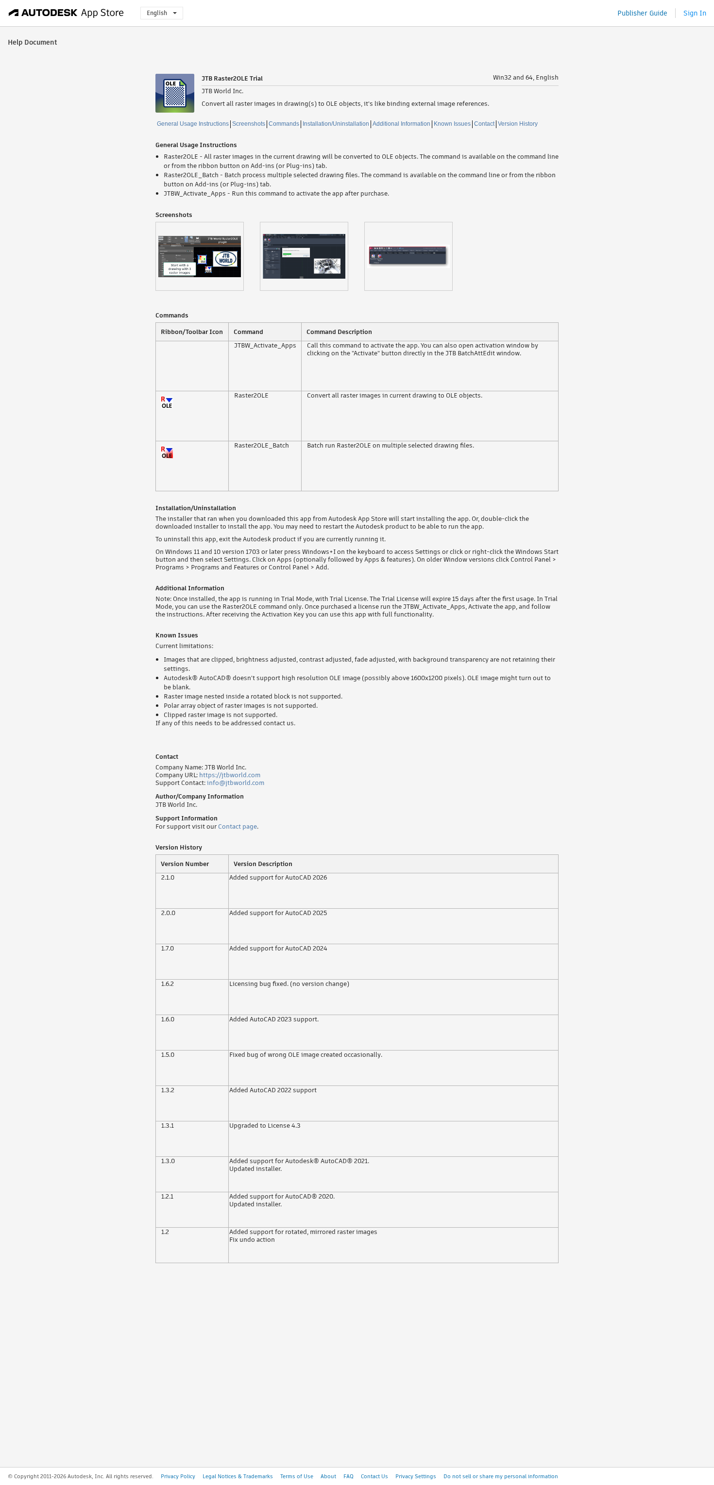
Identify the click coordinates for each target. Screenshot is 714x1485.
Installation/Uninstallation (336, 123)
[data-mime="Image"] (207, 256)
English (157, 13)
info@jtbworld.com (235, 782)
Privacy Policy (178, 1476)
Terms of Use (296, 1476)
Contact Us (374, 1476)
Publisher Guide (642, 13)
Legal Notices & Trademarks (238, 1476)
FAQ (348, 1476)
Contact (484, 123)
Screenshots (248, 123)
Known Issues (452, 123)
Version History (518, 123)
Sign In (694, 13)
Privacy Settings (415, 1476)
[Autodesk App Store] (66, 13)
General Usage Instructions (193, 123)
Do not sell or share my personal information (500, 1476)
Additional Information (401, 123)
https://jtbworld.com (229, 775)
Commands (284, 123)
